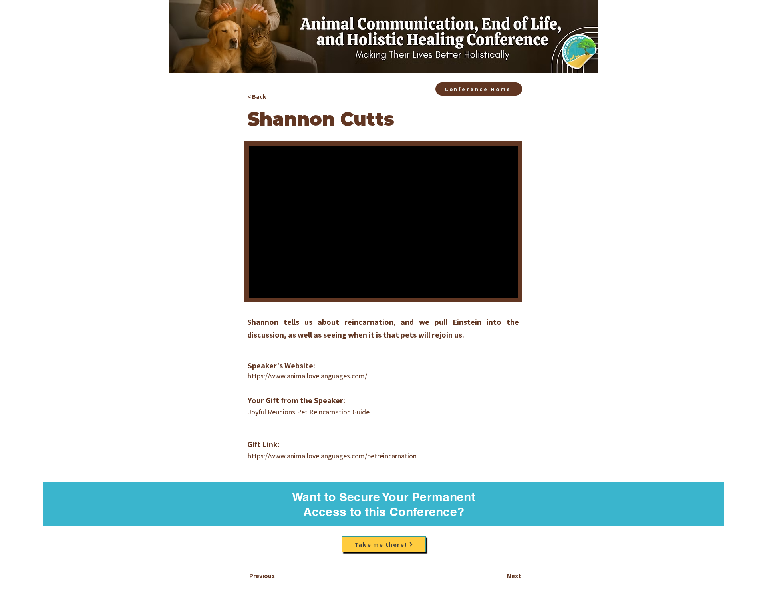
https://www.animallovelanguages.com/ (307, 375)
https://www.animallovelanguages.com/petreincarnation (332, 455)
